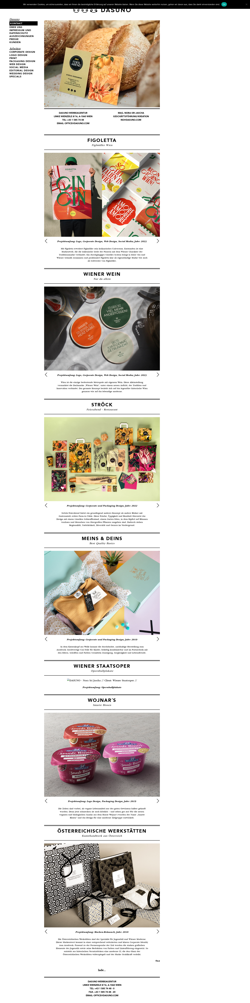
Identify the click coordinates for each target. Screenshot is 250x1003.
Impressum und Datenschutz (20, 31)
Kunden (15, 42)
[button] (46, 241)
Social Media (18, 67)
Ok (224, 4)
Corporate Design (22, 52)
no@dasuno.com (131, 119)
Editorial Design (21, 70)
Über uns (15, 27)
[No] (246, 4)
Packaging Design (22, 61)
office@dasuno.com (77, 123)
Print (13, 58)
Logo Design (18, 55)
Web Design (17, 64)
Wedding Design (21, 73)
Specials (15, 76)
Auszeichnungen (21, 36)
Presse (14, 39)
